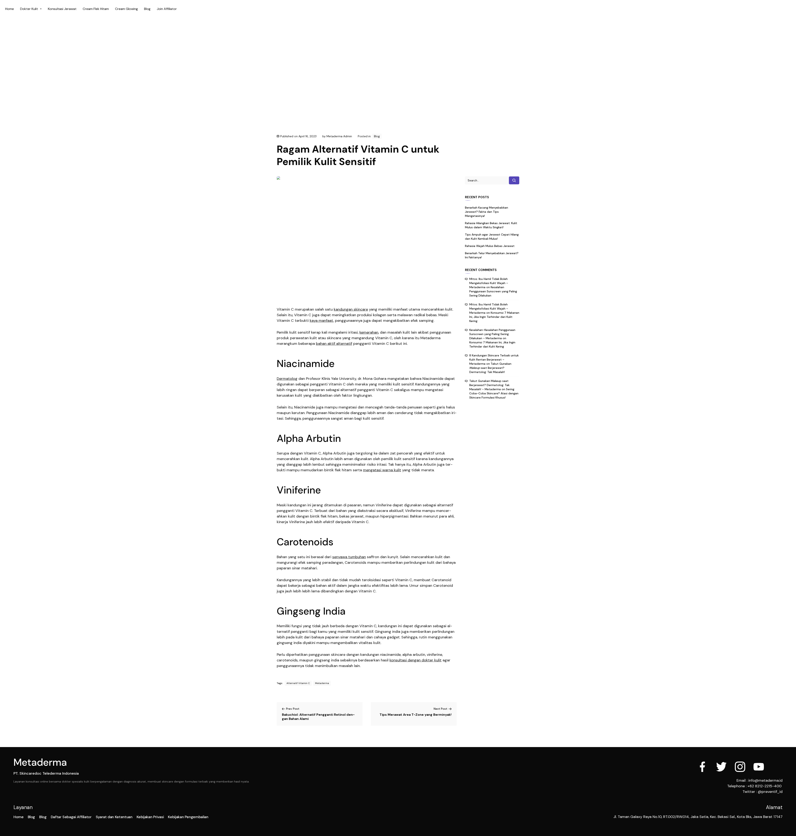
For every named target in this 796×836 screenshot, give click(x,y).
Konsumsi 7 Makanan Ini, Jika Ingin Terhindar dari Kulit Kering (494, 317)
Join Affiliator (167, 9)
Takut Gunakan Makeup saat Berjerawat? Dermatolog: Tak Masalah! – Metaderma (489, 385)
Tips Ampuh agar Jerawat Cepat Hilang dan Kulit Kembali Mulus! (492, 237)
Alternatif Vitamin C (298, 683)
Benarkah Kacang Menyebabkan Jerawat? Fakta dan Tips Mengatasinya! (486, 212)
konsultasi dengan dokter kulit (416, 660)
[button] (31, 9)
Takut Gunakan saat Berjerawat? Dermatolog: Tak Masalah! (490, 368)
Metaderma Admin (339, 136)
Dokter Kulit (29, 9)
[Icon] (703, 767)
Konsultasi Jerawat (62, 9)
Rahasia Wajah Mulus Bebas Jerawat (489, 246)
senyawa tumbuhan (349, 556)
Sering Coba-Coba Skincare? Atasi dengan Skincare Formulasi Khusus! (493, 393)
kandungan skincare (351, 309)
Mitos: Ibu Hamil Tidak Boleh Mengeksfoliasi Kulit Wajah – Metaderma (488, 283)
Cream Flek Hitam (96, 9)
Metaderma (322, 683)
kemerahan (368, 332)
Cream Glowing (126, 9)
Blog (147, 9)
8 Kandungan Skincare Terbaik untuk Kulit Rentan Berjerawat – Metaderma (494, 360)
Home (9, 9)
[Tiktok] (777, 767)
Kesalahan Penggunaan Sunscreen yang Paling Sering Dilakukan (493, 291)
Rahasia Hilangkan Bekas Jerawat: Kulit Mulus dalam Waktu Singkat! (491, 225)
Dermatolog (287, 378)
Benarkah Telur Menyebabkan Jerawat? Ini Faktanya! (491, 255)
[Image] (759, 767)
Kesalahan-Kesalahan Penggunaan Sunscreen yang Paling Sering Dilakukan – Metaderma (492, 334)
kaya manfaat (321, 320)
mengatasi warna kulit (382, 470)
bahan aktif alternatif (334, 343)
